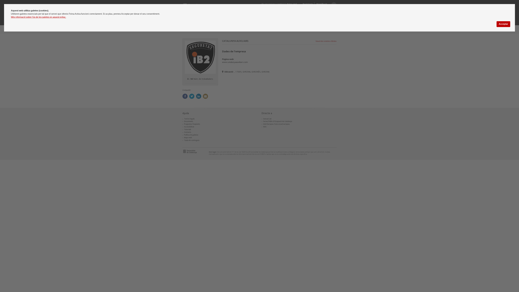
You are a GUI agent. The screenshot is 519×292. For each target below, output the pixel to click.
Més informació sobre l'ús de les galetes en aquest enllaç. (38, 17)
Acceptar (503, 24)
